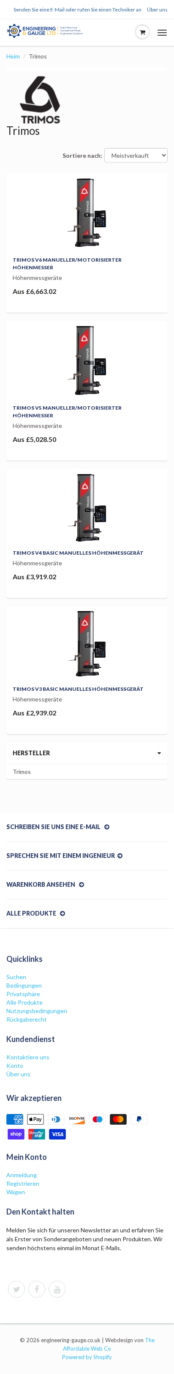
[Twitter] (16, 1289)
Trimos (22, 771)
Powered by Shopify (87, 1357)
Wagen (15, 1191)
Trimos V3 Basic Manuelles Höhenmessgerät (78, 689)
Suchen (16, 976)
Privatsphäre (23, 993)
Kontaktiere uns (27, 1057)
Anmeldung (21, 1175)
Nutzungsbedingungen (36, 1010)
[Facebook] (36, 1289)
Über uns (157, 9)
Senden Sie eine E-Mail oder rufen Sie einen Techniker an (77, 9)
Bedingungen (24, 985)
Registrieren (22, 1183)
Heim (13, 56)
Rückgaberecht (26, 1019)
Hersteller (31, 753)
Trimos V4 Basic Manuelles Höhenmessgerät (78, 553)
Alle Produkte (24, 1002)
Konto (14, 1065)
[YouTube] (57, 1289)
